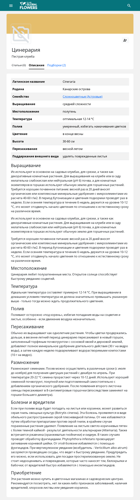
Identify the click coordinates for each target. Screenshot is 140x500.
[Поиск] (129, 5)
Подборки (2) (56, 65)
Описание (36, 65)
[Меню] (11, 5)
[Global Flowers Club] (30, 5)
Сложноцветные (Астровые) (82, 97)
